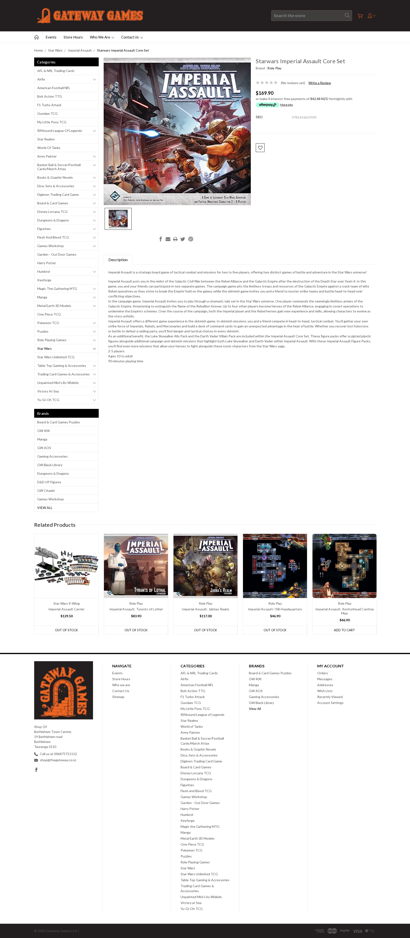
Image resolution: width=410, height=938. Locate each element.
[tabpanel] (66, 584)
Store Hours (73, 37)
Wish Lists (325, 691)
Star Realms (46, 139)
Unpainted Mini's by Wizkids (58, 383)
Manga (42, 297)
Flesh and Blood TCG (53, 237)
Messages (324, 679)
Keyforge (44, 280)
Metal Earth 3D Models (54, 306)
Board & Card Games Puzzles (58, 422)
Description (118, 259)
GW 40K (43, 431)
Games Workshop (50, 246)
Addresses (325, 685)
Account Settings (330, 703)
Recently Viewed (330, 697)
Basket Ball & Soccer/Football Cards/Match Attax (59, 167)
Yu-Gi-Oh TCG (48, 400)
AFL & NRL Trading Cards (56, 71)
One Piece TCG (49, 314)
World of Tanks (49, 148)
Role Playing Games (51, 340)
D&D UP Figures (49, 482)
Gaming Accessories (52, 456)
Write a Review (319, 83)
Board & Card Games (52, 203)
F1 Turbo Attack (49, 105)
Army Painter (47, 156)
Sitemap (118, 697)
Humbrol (43, 271)
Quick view (66, 579)
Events (51, 37)
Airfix (41, 79)
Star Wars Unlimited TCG (56, 357)
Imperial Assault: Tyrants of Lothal (136, 609)
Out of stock (66, 630)
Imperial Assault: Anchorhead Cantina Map (344, 611)
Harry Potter (46, 263)
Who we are (100, 37)
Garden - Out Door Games (56, 254)
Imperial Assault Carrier (66, 609)
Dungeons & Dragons (53, 220)
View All (44, 508)
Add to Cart (344, 630)
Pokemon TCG (48, 323)
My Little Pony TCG (51, 122)
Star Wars (44, 348)
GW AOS (44, 448)
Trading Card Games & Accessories (63, 374)
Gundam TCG (47, 113)
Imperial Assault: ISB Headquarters (275, 609)
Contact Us (130, 37)
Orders (322, 673)
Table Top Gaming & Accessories (61, 366)
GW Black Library (49, 465)
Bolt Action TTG (49, 96)
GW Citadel (46, 490)
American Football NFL (53, 88)
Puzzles (42, 331)
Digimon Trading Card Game (58, 194)
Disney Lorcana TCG (52, 212)
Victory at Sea (48, 391)
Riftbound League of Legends (59, 131)
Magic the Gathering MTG (57, 289)
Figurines (44, 229)
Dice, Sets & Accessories (55, 186)
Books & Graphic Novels (55, 177)
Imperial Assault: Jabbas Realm (205, 609)
